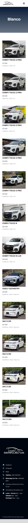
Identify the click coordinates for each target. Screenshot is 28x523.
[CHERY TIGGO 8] (14, 212)
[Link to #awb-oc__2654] (24, 3)
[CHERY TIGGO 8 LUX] (14, 245)
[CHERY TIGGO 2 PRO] (14, 49)
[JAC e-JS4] (14, 408)
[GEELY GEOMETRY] (14, 278)
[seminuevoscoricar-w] (14, 446)
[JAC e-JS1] (14, 310)
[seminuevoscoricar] (8, 2)
